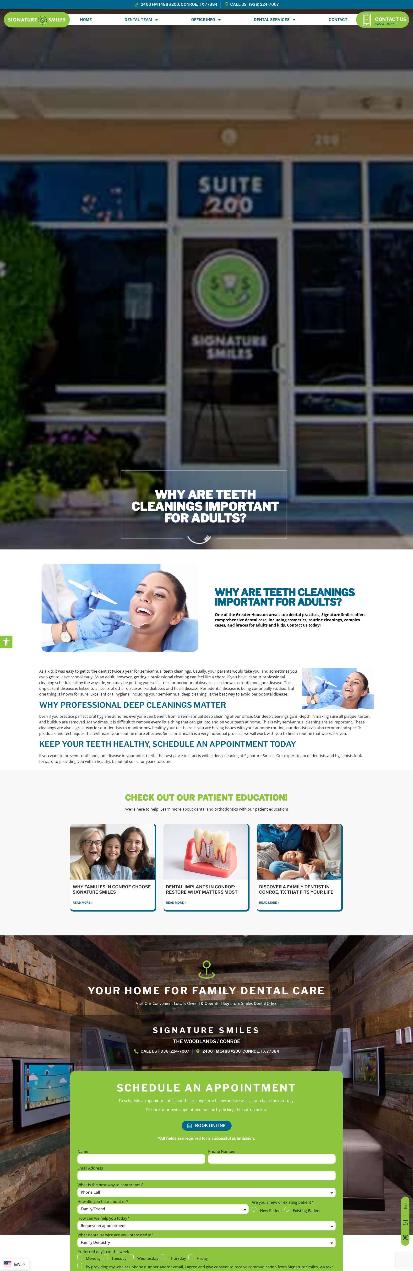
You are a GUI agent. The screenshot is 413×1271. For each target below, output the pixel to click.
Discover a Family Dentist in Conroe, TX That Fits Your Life (296, 889)
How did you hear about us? (102, 1202)
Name (82, 1152)
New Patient (271, 1210)
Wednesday (147, 1258)
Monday (93, 1258)
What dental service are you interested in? (115, 1235)
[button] (6, 642)
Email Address (90, 1168)
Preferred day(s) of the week (103, 1252)
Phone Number (222, 1152)
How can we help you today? (103, 1218)
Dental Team (138, 19)
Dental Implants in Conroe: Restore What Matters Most (202, 889)
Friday (202, 1258)
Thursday (177, 1258)
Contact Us (391, 19)
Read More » (83, 902)
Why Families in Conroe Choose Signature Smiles (112, 889)
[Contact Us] (367, 19)
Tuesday (118, 1258)
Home (86, 19)
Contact (338, 19)
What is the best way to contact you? (110, 1185)
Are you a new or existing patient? (282, 1202)
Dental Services (272, 19)
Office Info (203, 19)
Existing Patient (307, 1210)
